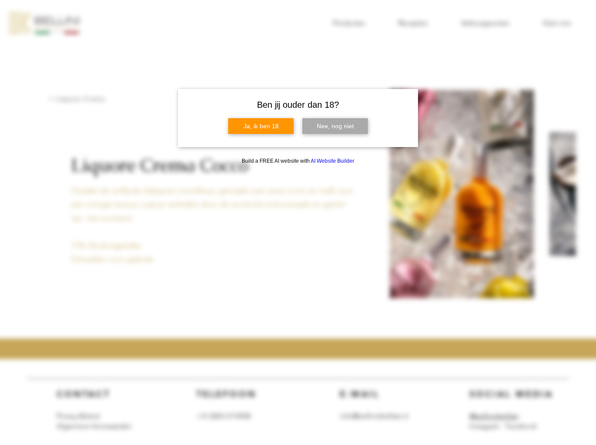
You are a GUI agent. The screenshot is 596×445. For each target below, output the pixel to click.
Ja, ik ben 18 (261, 126)
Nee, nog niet (335, 126)
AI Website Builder (332, 161)
